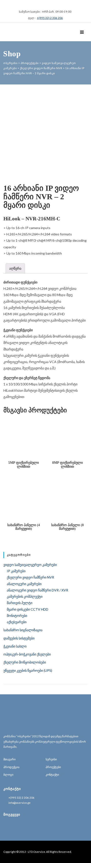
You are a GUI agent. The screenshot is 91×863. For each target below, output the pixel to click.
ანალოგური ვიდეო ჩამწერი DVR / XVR (37, 590)
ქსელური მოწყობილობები (24, 662)
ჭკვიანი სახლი (14, 646)
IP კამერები (16, 571)
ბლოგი (8, 774)
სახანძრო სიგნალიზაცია (22, 630)
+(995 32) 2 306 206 (50, 17)
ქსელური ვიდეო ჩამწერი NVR (30, 577)
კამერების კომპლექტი (24, 596)
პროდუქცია (11, 767)
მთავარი (9, 759)
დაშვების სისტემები (18, 638)
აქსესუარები (16, 622)
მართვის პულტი (19, 603)
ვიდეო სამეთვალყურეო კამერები (30, 565)
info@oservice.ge (19, 802)
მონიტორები (17, 616)
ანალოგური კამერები (24, 584)
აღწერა (15, 268)
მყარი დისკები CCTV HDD (27, 609)
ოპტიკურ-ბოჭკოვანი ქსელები (27, 654)
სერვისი (51, 759)
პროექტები (53, 767)
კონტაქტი (52, 774)
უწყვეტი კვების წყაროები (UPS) (27, 670)
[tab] (15, 268)
